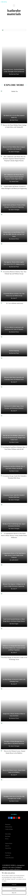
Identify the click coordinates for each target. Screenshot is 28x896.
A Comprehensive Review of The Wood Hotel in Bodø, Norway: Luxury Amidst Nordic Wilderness (14, 555)
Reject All (14, 892)
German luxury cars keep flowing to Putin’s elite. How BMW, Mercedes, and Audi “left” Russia (14, 234)
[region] (14, 883)
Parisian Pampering (14, 350)
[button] (14, 5)
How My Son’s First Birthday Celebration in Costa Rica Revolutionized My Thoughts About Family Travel (14, 437)
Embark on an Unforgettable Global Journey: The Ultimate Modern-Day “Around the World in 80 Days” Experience (14, 648)
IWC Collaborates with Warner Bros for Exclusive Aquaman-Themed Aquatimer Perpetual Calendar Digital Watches (14, 176)
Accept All (14, 884)
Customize (14, 888)
